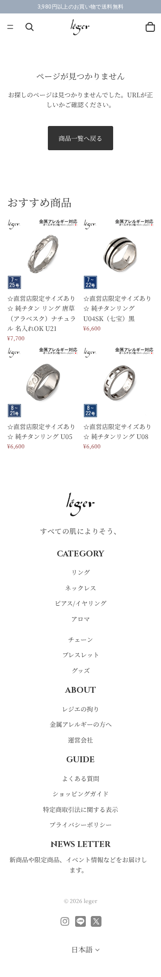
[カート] (150, 27)
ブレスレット (80, 655)
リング (80, 572)
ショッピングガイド (80, 794)
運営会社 (80, 739)
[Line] (80, 921)
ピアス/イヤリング (80, 603)
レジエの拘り (80, 708)
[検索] (29, 27)
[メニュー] (10, 27)
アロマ (80, 618)
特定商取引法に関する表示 (80, 809)
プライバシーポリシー (80, 825)
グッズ (81, 670)
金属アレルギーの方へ (81, 724)
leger (90, 900)
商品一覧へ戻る (80, 138)
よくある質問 (80, 778)
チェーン (80, 639)
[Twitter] (96, 921)
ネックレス (80, 587)
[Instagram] (64, 921)
